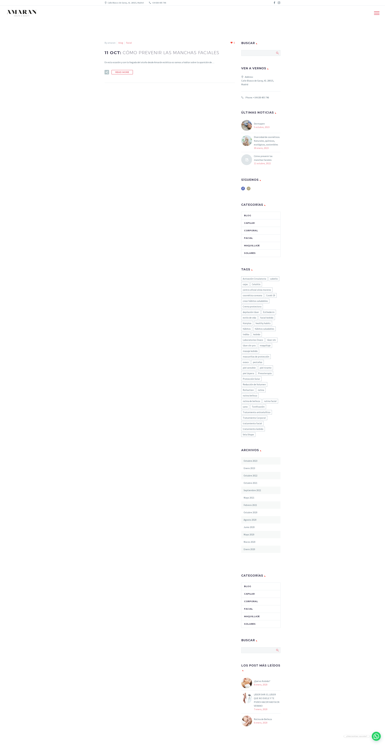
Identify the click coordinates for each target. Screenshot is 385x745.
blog (120, 42)
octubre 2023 (250, 460)
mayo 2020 (249, 534)
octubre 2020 (250, 512)
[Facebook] (274, 3)
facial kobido (266, 317)
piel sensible (249, 367)
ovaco (246, 362)
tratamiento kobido (253, 428)
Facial (129, 42)
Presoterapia (265, 373)
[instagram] (248, 189)
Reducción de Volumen (254, 384)
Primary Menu (376, 13)
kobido (256, 334)
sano (245, 406)
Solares (250, 253)
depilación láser (251, 312)
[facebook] (243, 189)
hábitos (247, 328)
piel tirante (265, 367)
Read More (122, 72)
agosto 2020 (250, 519)
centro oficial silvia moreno (257, 289)
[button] (376, 736)
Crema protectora (252, 306)
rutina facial (270, 401)
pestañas (257, 362)
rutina (261, 389)
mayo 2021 (249, 497)
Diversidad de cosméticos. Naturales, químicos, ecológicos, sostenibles (267, 140)
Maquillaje (252, 245)
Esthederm (268, 312)
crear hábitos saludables (255, 300)
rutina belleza (250, 395)
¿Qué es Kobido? (262, 681)
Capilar (249, 223)
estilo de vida (249, 317)
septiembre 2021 (252, 490)
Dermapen (259, 123)
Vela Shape (248, 434)
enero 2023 (249, 468)
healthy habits (263, 323)
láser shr (271, 339)
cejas (245, 284)
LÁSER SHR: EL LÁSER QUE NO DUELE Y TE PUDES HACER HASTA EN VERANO (266, 700)
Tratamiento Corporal (254, 417)
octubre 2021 (250, 482)
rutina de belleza (251, 401)
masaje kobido (250, 350)
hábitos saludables (264, 328)
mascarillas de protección (256, 356)
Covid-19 (270, 295)
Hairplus (247, 323)
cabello (274, 278)
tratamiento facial (252, 423)
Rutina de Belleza (263, 719)
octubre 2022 (250, 475)
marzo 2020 (249, 541)
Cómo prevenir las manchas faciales (263, 158)
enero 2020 (249, 549)
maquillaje (265, 345)
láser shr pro (249, 345)
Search (277, 53)
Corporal (251, 230)
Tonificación (258, 406)
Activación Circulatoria (254, 278)
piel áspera (248, 373)
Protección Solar (251, 378)
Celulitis (256, 284)
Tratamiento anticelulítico (256, 412)
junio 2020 (249, 527)
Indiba (246, 334)
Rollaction (248, 389)
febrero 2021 (250, 504)
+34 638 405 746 (159, 2)
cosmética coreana (252, 295)
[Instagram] (279, 3)
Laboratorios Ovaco (253, 339)
